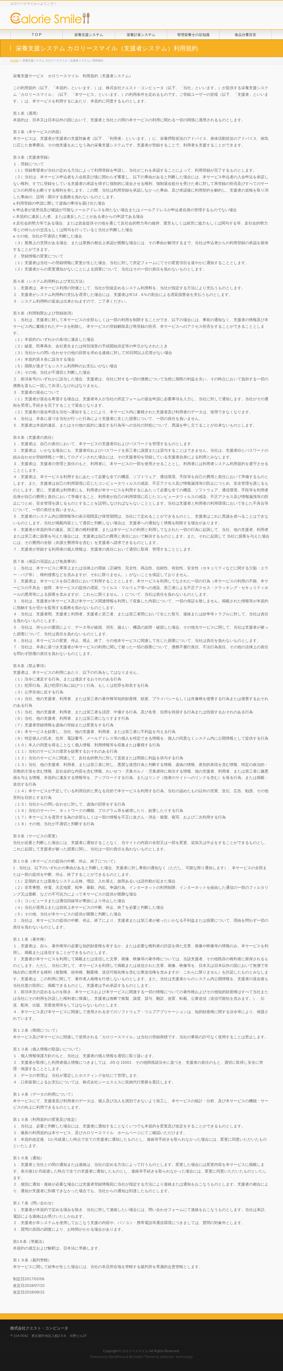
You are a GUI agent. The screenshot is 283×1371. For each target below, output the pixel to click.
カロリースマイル (135, 1351)
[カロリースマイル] (50, 19)
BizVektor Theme (142, 1357)
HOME (14, 60)
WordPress (117, 1357)
